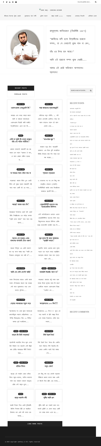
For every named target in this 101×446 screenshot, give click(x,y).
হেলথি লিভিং (72, 246)
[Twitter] (7, 2)
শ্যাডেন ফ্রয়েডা (49, 172)
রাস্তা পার (72, 292)
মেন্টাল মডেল (43, 16)
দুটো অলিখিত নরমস (74, 243)
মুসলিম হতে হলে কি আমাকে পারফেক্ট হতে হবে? (81, 190)
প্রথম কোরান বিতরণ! (75, 197)
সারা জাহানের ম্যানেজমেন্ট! (48, 107)
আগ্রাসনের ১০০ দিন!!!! (49, 303)
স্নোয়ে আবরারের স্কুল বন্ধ (20, 303)
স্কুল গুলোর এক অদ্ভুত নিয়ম (76, 257)
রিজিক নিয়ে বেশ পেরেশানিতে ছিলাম (77, 218)
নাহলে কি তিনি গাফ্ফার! (20, 334)
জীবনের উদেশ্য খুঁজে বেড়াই (12, 16)
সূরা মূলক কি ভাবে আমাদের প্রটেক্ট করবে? (49, 239)
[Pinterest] (13, 2)
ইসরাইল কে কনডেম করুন (75, 296)
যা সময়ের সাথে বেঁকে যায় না (20, 172)
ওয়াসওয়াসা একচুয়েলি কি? (20, 107)
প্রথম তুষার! (73, 200)
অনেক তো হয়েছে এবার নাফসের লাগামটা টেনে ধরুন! (20, 239)
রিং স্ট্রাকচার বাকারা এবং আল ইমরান (78, 278)
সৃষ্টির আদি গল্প (48, 397)
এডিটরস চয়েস (92, 16)
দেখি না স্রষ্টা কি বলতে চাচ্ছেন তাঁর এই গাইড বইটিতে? (21, 140)
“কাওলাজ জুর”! (49, 139)
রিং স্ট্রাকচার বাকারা (74, 261)
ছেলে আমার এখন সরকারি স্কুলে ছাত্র (78, 275)
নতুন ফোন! (49, 366)
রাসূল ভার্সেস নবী (21, 397)
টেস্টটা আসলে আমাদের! (75, 232)
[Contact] (16, 2)
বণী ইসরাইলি (72, 300)
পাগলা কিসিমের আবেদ (74, 186)
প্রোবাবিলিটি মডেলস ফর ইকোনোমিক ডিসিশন (49, 205)
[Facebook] (4, 2)
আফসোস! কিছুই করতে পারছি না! (77, 285)
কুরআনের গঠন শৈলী (30, 16)
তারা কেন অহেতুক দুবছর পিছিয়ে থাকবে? (79, 271)
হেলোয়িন (71, 264)
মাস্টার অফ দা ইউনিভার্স (75, 229)
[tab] (21, 88)
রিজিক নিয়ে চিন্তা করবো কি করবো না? (78, 207)
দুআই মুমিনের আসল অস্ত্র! (76, 282)
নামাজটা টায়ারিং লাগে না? (49, 271)
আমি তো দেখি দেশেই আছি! (21, 271)
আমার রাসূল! (73, 214)
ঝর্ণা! (71, 289)
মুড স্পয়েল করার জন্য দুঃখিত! (77, 268)
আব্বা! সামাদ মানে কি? (20, 204)
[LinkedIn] (10, 2)
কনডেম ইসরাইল (48, 299)
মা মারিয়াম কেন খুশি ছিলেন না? (77, 204)
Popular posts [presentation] (20, 94)
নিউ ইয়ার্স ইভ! (48, 334)
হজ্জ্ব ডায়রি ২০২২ (57, 16)
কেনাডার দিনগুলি (79, 16)
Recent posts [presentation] (21, 88)
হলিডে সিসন (20, 366)
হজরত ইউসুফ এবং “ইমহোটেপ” (77, 211)
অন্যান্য (68, 16)
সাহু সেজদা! (72, 193)
